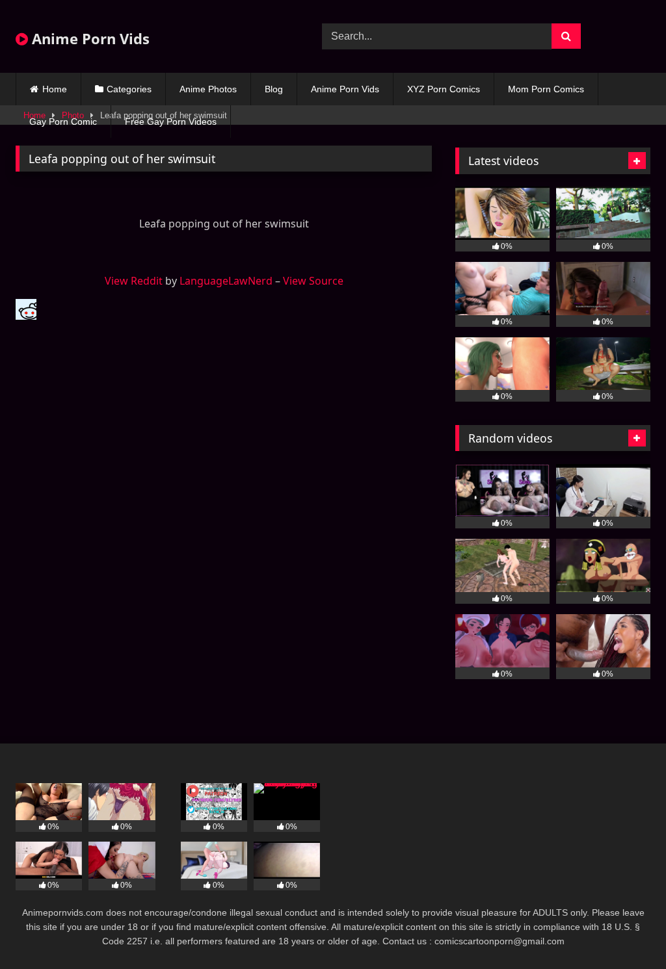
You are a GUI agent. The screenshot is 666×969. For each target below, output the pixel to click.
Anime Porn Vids (89, 38)
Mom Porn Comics (546, 89)
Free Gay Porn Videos (171, 121)
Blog (274, 89)
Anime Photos (208, 89)
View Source (313, 281)
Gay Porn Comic (63, 121)
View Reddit (134, 281)
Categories (129, 89)
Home (54, 89)
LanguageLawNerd (226, 281)
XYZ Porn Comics (443, 89)
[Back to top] (625, 930)
